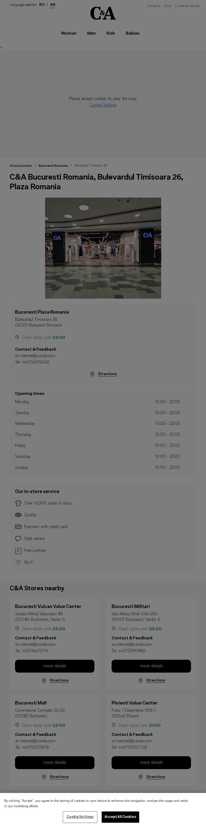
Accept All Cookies (120, 817)
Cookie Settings (80, 817)
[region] (103, 810)
